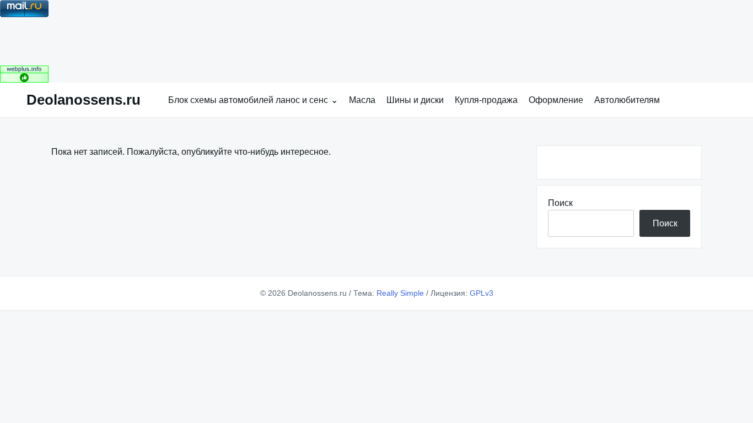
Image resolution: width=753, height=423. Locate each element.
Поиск (560, 203)
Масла (362, 100)
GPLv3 (481, 293)
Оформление (556, 100)
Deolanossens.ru (83, 99)
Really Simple (400, 293)
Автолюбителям (627, 100)
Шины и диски (415, 100)
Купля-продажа (486, 100)
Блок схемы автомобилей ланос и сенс (248, 100)
